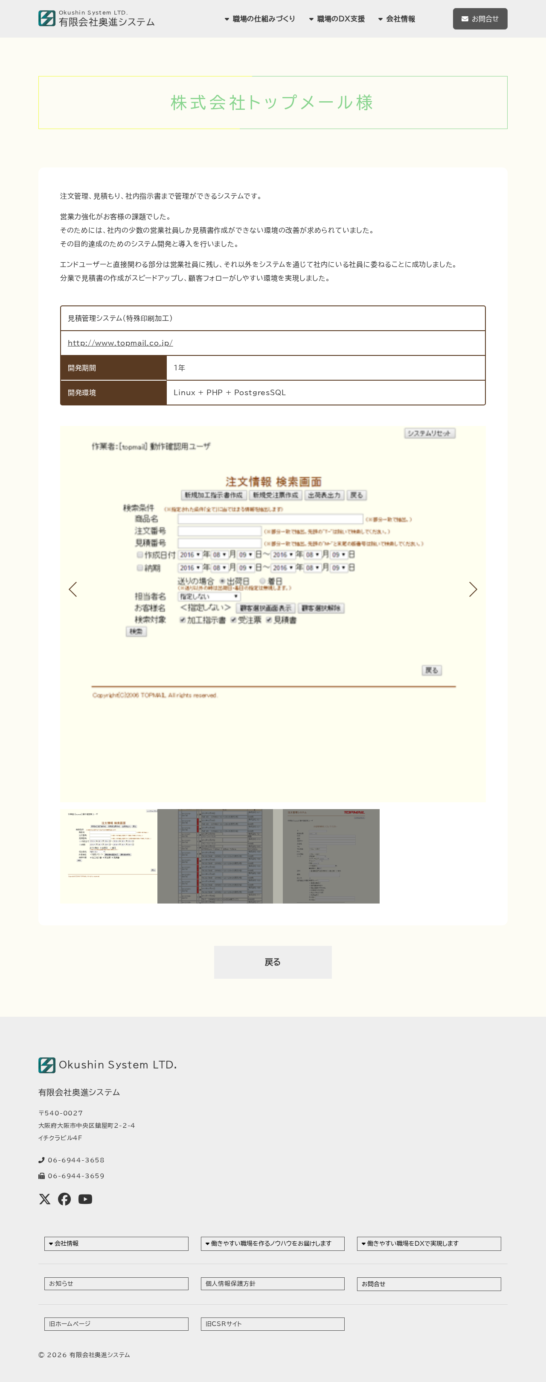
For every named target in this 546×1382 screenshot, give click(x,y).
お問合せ (485, 18)
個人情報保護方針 (231, 1283)
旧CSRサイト (224, 1323)
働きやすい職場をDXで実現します (413, 1243)
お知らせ (61, 1283)
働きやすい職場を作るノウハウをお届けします (271, 1243)
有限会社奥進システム (100, 1355)
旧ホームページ (70, 1323)
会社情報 (66, 1243)
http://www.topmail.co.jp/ (120, 343)
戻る (273, 962)
